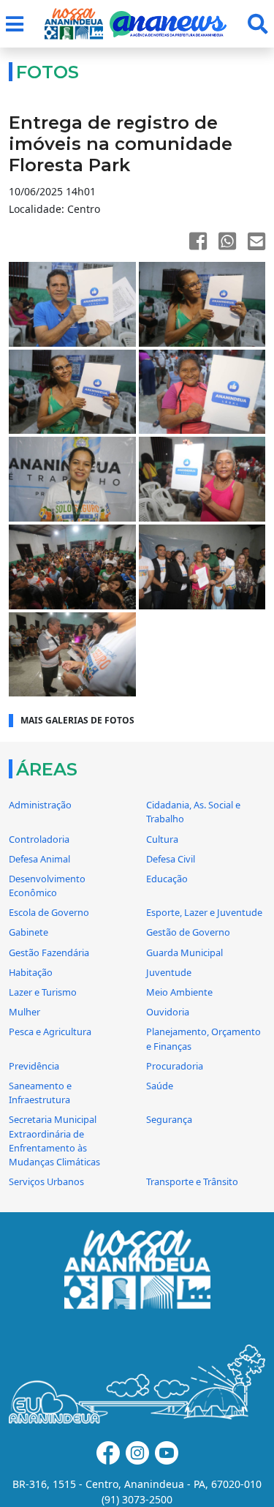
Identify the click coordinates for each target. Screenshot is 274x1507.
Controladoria (39, 839)
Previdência (34, 1065)
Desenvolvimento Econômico (47, 885)
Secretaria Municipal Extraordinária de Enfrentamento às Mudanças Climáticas (54, 1140)
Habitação (31, 972)
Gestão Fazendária (49, 952)
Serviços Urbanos (46, 1181)
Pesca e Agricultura (50, 1031)
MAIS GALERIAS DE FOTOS (77, 720)
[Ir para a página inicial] (74, 24)
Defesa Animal (39, 858)
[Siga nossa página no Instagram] (137, 1453)
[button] (14, 24)
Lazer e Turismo (43, 992)
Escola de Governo (49, 912)
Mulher (24, 1011)
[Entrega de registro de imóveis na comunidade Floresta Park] (72, 304)
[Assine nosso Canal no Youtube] (166, 1453)
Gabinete (28, 932)
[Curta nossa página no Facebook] (108, 1453)
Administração (40, 804)
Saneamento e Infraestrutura (40, 1092)
